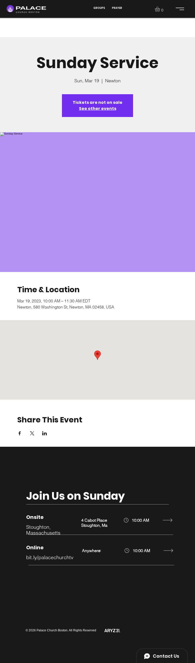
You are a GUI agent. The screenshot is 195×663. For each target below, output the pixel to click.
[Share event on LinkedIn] (44, 433)
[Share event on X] (32, 433)
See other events (97, 108)
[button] (160, 9)
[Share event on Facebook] (19, 433)
